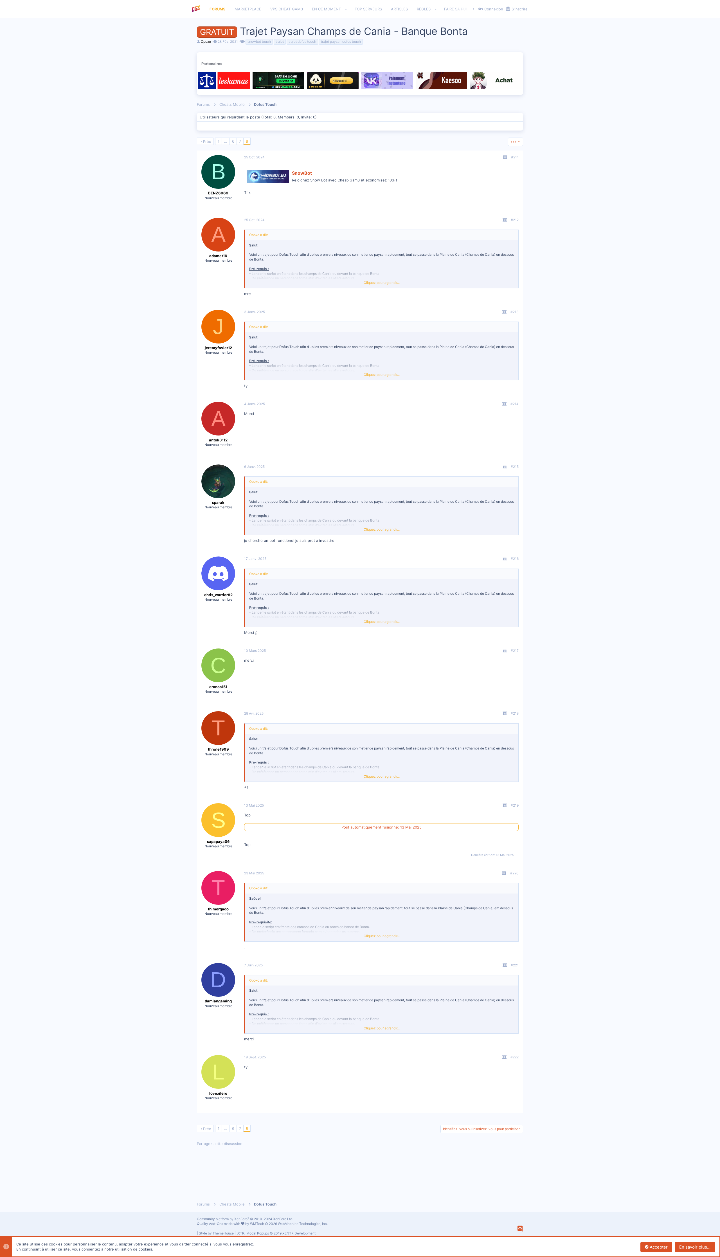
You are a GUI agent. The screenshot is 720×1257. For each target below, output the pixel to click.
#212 (515, 220)
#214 (514, 404)
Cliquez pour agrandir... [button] (382, 282)
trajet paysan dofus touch (341, 41)
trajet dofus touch (302, 41)
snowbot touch (259, 41)
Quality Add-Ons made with (219, 1224)
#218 (515, 713)
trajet (280, 41)
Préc (207, 141)
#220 (514, 873)
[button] (346, 9)
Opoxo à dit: (258, 235)
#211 (515, 157)
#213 (514, 312)
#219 (515, 805)
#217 (515, 650)
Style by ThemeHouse (216, 1233)
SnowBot (302, 173)
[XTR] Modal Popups (276, 1233)
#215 (515, 466)
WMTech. (289, 1224)
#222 (514, 1057)
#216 (515, 558)
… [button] (225, 141)
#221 (515, 965)
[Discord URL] (520, 1228)
